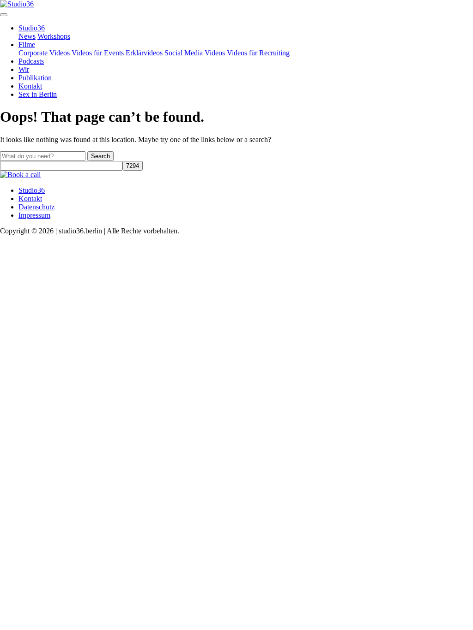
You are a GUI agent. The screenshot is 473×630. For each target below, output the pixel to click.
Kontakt (30, 86)
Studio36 (31, 28)
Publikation (35, 78)
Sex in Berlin (37, 94)
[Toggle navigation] (3, 14)
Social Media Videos (194, 53)
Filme (26, 44)
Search (100, 156)
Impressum (34, 215)
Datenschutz (36, 207)
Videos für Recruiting (258, 53)
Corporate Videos (44, 53)
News (27, 36)
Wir (23, 69)
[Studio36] (17, 4)
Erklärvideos (144, 53)
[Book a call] (20, 174)
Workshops (53, 36)
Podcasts (31, 61)
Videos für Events (98, 53)
